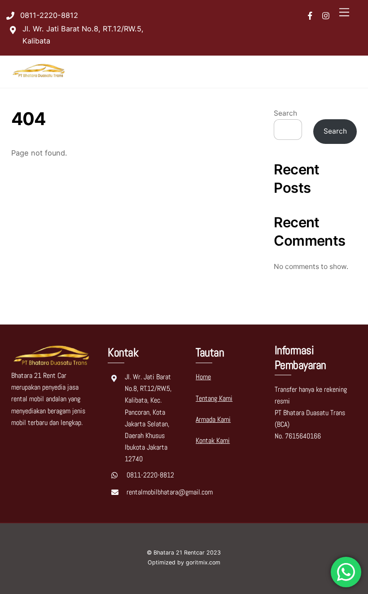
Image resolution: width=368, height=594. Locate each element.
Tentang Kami (214, 398)
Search (285, 113)
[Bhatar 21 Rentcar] (39, 76)
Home (203, 377)
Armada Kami (213, 419)
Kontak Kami (213, 440)
